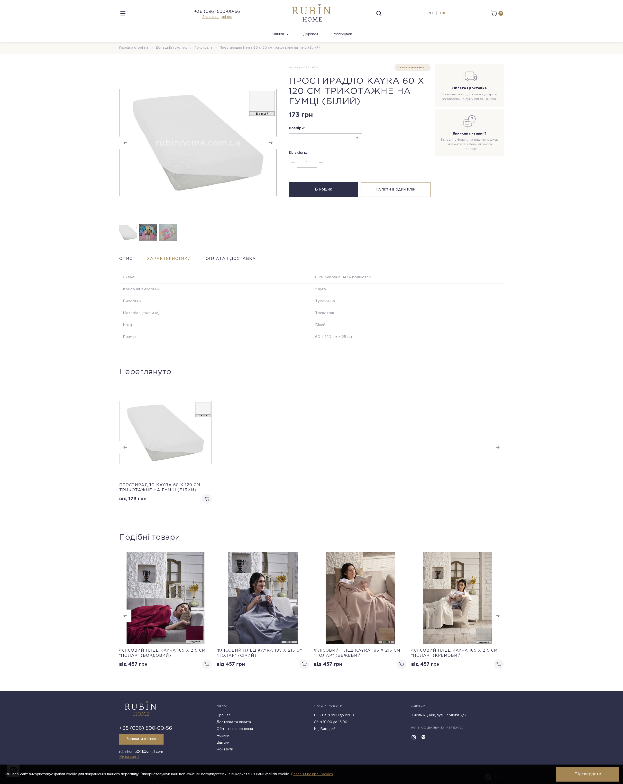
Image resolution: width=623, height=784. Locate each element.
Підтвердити (588, 774)
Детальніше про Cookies (312, 774)
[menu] (123, 13)
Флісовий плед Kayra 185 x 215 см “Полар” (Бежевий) (357, 653)
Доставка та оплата (234, 722)
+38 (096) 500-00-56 (217, 12)
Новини (223, 735)
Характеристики (169, 259)
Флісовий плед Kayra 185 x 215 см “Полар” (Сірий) (260, 653)
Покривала (203, 47)
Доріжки (310, 34)
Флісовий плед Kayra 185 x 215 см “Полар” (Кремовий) (454, 653)
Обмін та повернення (235, 729)
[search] (379, 13)
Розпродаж (342, 34)
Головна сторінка (133, 47)
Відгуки (223, 742)
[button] (271, 143)
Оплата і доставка (231, 259)
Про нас (223, 715)
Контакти (225, 749)
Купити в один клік (395, 189)
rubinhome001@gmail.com (141, 751)
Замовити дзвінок (217, 17)
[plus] (321, 163)
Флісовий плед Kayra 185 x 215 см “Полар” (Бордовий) (162, 653)
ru (430, 13)
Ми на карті (129, 757)
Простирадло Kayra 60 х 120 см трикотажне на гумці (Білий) (159, 487)
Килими (277, 34)
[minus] (293, 163)
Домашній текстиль (171, 47)
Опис (125, 259)
